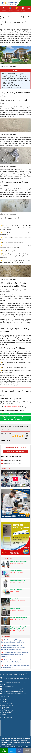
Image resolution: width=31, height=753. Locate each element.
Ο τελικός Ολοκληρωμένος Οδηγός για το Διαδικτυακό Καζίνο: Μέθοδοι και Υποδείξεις (14, 654)
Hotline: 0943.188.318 (15, 451)
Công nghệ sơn (6, 707)
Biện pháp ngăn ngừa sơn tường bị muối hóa (16, 84)
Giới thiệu (4, 699)
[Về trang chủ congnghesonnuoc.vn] (15, 3)
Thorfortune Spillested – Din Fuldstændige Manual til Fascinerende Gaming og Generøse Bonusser (13, 647)
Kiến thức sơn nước (13, 17)
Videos (4, 714)
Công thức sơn (6, 709)
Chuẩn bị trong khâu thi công (11, 85)
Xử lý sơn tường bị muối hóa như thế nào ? (13, 73)
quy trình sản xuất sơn (10, 40)
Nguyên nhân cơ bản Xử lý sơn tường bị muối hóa (15, 78)
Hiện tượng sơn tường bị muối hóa (13, 75)
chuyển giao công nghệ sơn (19, 340)
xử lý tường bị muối (9, 178)
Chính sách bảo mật (7, 705)
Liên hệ (4, 701)
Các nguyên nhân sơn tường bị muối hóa (15, 76)
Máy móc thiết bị (6, 712)
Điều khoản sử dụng (7, 703)
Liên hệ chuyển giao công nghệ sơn (11, 87)
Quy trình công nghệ (7, 711)
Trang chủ (3, 17)
